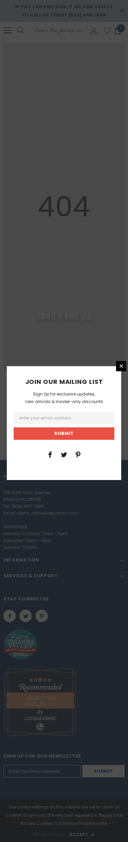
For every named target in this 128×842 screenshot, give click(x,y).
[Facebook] (50, 454)
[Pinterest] (78, 454)
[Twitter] (64, 454)
